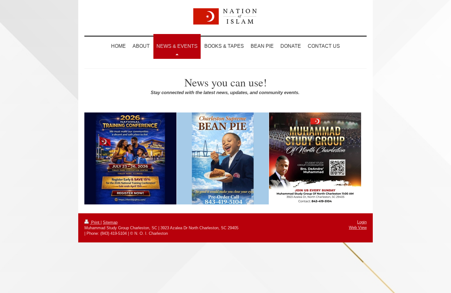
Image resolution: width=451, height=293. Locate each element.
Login (362, 222)
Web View (358, 227)
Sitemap (110, 222)
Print (95, 222)
